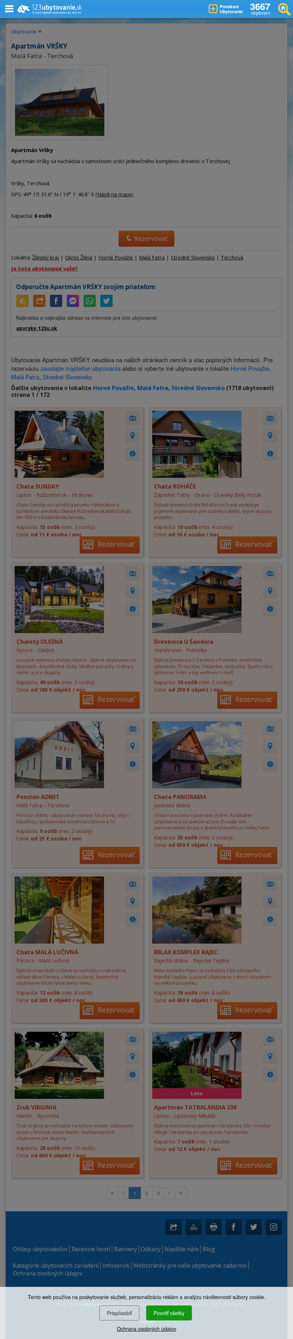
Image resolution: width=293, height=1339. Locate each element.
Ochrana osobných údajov (146, 1328)
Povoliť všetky (169, 1313)
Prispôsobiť (119, 1313)
